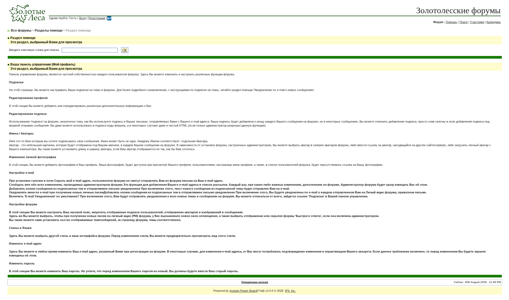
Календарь (493, 22)
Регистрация (96, 18)
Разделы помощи (48, 30)
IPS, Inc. (290, 290)
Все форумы (21, 30)
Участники (477, 22)
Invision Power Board (243, 290)
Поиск (463, 22)
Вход (82, 18)
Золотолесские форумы (458, 10)
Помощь (451, 22)
